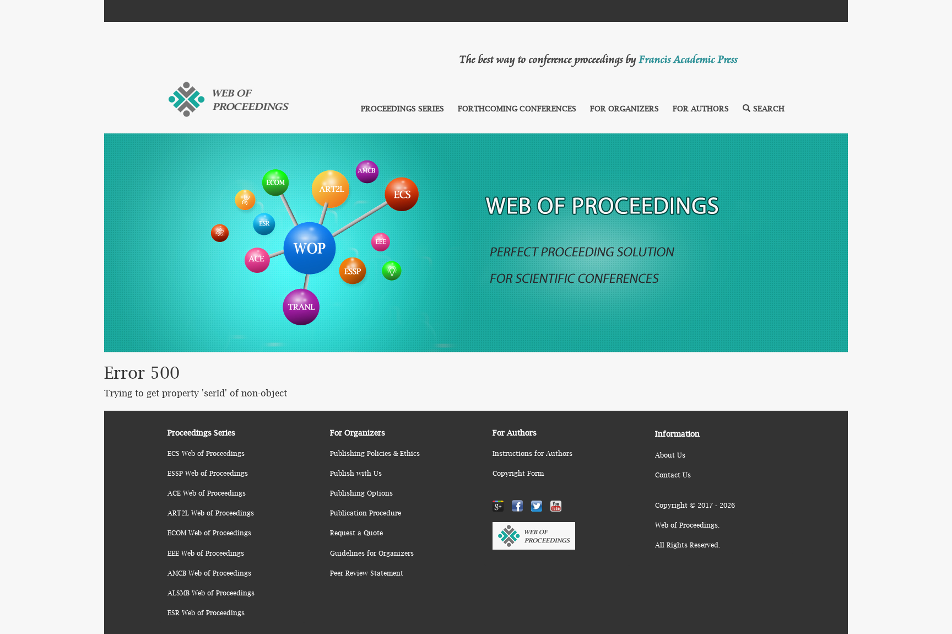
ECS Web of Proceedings (206, 453)
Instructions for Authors (532, 453)
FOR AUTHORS (701, 108)
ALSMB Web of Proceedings (211, 593)
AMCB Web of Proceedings (209, 573)
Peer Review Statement (366, 573)
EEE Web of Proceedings (205, 553)
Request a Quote (356, 533)
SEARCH (769, 108)
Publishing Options (361, 493)
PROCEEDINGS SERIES (402, 108)
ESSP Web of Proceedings (207, 473)
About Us (670, 455)
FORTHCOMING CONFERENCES (517, 108)
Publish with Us (356, 473)
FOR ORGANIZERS (624, 108)
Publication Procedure (365, 513)
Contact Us (673, 475)
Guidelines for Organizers (372, 553)
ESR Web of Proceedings (206, 613)
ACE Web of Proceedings (206, 493)
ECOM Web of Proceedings (209, 533)
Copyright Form (518, 473)
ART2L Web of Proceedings (210, 513)
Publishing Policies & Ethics (375, 453)
